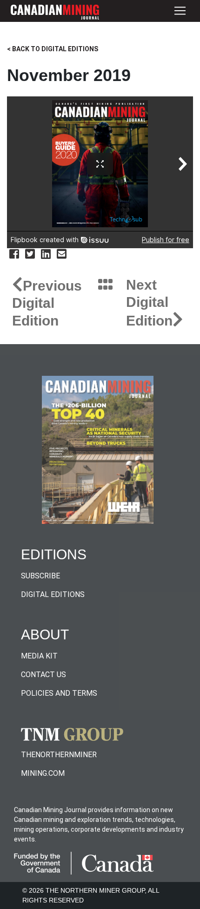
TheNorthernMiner (59, 754)
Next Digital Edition (149, 302)
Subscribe (40, 575)
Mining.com (43, 773)
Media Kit (39, 655)
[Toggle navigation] (180, 11)
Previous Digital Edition (47, 303)
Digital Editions (53, 594)
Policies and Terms (59, 693)
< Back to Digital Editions (52, 49)
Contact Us (43, 674)
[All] (106, 285)
